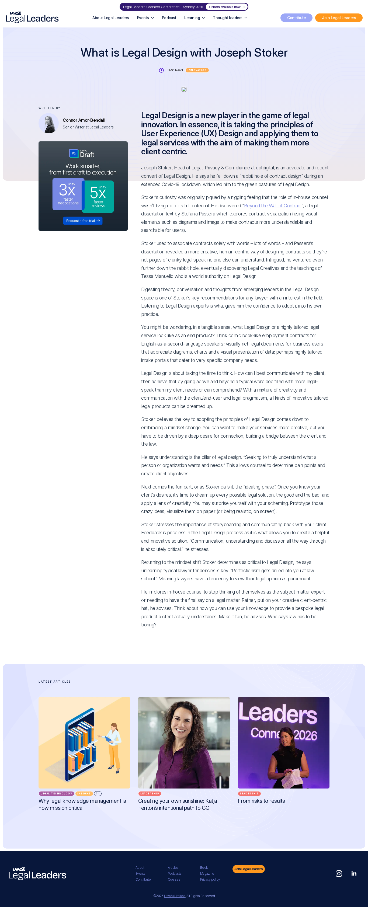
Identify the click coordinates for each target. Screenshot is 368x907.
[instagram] (339, 874)
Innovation (197, 70)
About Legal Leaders (110, 18)
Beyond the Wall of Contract (273, 205)
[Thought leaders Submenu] (246, 18)
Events (143, 18)
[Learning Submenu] (204, 18)
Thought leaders (227, 18)
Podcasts (175, 873)
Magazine (207, 873)
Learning (192, 18)
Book (204, 868)
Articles (173, 868)
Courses (174, 879)
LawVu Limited (174, 896)
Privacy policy (210, 879)
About (140, 868)
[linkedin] (354, 874)
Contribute (143, 879)
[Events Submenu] (153, 18)
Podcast (169, 18)
